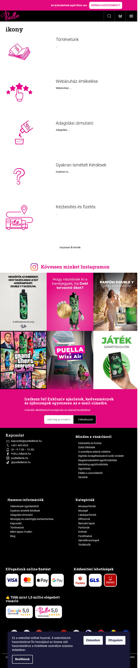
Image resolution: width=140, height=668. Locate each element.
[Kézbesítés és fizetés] (19, 217)
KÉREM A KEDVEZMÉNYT (105, 5)
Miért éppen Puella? (21, 531)
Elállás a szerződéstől (90, 473)
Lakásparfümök (87, 514)
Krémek (82, 531)
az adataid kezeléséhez (77, 410)
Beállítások (22, 659)
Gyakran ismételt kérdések (25, 510)
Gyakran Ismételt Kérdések (81, 165)
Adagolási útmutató (74, 123)
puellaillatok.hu (19, 458)
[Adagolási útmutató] (19, 133)
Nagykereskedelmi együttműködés (97, 460)
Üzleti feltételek (86, 447)
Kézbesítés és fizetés (76, 206)
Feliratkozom (85, 419)
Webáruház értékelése (77, 81)
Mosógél (83, 510)
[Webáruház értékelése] (19, 91)
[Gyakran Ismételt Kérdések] (19, 175)
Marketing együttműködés (93, 464)
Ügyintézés (84, 468)
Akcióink (83, 477)
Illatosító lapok (86, 523)
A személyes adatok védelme (94, 451)
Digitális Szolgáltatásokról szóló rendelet (101, 455)
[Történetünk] (19, 50)
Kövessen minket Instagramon (75, 267)
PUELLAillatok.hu (21, 453)
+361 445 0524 (19, 445)
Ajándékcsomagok (88, 540)
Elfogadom (115, 640)
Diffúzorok (84, 519)
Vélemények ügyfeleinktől (24, 506)
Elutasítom (93, 640)
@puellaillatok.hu (21, 462)
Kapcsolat (16, 523)
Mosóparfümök (87, 506)
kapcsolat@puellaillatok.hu (26, 441)
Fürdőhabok (85, 536)
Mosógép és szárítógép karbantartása (31, 519)
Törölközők (84, 544)
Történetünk (67, 39)
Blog (12, 536)
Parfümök (84, 527)
